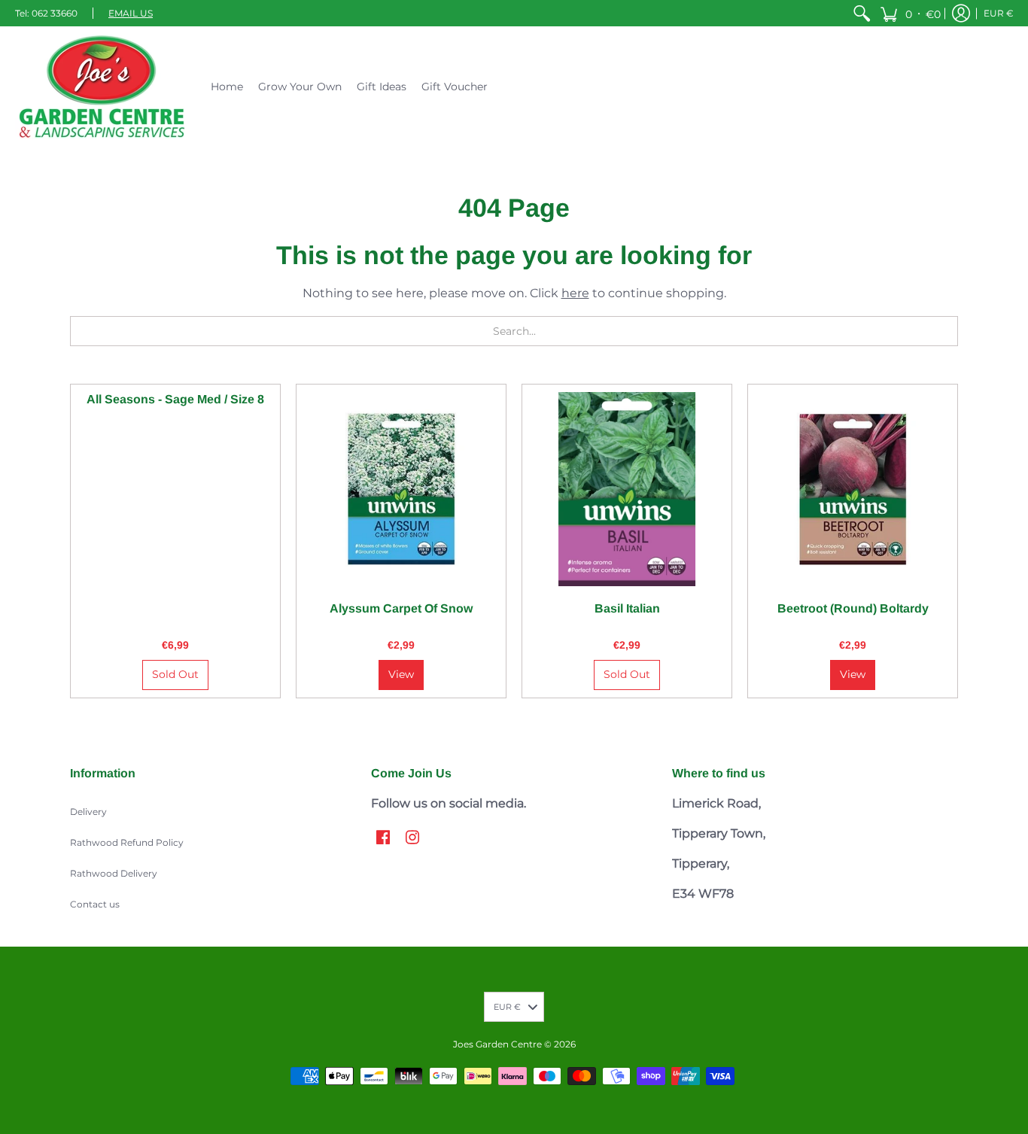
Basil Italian (627, 608)
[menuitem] (861, 13)
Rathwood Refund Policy (127, 842)
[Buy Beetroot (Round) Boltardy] (853, 489)
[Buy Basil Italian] (627, 489)
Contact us (95, 904)
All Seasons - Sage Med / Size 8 (175, 399)
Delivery (88, 811)
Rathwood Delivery (113, 873)
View (401, 674)
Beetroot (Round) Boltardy (853, 608)
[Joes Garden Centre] (101, 86)
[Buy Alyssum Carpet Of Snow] (401, 489)
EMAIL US (130, 13)
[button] (910, 13)
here (575, 293)
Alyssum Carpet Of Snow (401, 608)
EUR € (999, 13)
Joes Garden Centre (497, 1044)
